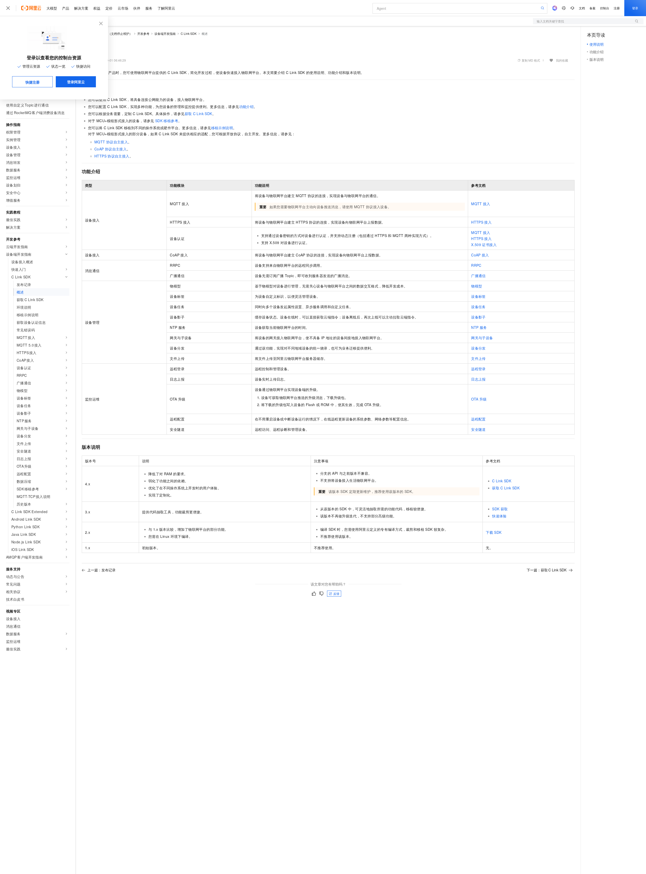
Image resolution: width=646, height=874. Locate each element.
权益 (96, 8)
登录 (635, 8)
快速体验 (499, 515)
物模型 (476, 285)
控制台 (604, 8)
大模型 (51, 8)
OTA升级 (479, 399)
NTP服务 (479, 327)
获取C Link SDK (198, 113)
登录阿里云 (76, 81)
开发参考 (143, 33)
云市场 (123, 8)
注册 (617, 8)
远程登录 (478, 368)
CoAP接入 (480, 254)
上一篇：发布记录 (101, 569)
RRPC (476, 265)
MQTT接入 (480, 203)
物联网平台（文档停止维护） (112, 33)
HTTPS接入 (481, 222)
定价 (109, 8)
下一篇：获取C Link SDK (547, 569)
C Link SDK (189, 33)
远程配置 (478, 418)
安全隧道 (478, 429)
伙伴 (136, 8)
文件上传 (478, 358)
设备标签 (478, 296)
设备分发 (478, 348)
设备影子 (478, 317)
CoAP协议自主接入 (110, 148)
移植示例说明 (222, 127)
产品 (65, 8)
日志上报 (478, 379)
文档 (582, 8)
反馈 (336, 593)
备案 (592, 8)
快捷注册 (32, 82)
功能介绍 (246, 106)
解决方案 (81, 8)
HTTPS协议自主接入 (111, 155)
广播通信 (478, 275)
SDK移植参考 (166, 120)
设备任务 (478, 306)
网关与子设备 (482, 337)
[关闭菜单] (8, 8)
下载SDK (493, 532)
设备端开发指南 (165, 33)
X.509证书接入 (484, 244)
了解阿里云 (166, 8)
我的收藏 (562, 60)
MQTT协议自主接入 (111, 141)
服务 (148, 8)
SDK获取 (500, 508)
